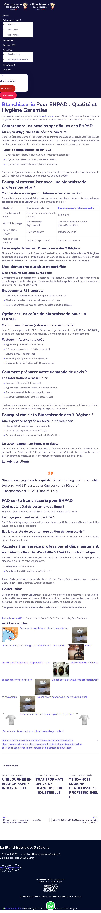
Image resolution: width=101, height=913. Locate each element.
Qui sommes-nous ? (12, 20)
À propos (11, 25)
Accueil (6, 15)
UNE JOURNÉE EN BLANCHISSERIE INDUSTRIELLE (17, 783)
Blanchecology (14, 54)
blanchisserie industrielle (15, 744)
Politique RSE (9, 45)
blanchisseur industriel (70, 744)
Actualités (7, 50)
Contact (7, 70)
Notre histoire (13, 35)
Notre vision (13, 30)
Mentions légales (30, 908)
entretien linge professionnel (17, 747)
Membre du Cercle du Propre (50, 882)
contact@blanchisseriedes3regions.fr (42, 854)
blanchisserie (46, 116)
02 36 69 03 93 (9, 854)
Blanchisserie (18, 104)
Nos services (8, 40)
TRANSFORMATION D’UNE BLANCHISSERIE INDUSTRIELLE (49, 786)
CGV (40, 908)
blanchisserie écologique (59, 740)
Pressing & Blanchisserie (18, 59)
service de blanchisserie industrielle (53, 747)
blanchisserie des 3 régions (31, 740)
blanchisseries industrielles (43, 744)
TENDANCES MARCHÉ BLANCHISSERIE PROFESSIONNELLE (83, 788)
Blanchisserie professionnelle (76, 208)
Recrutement (9, 65)
